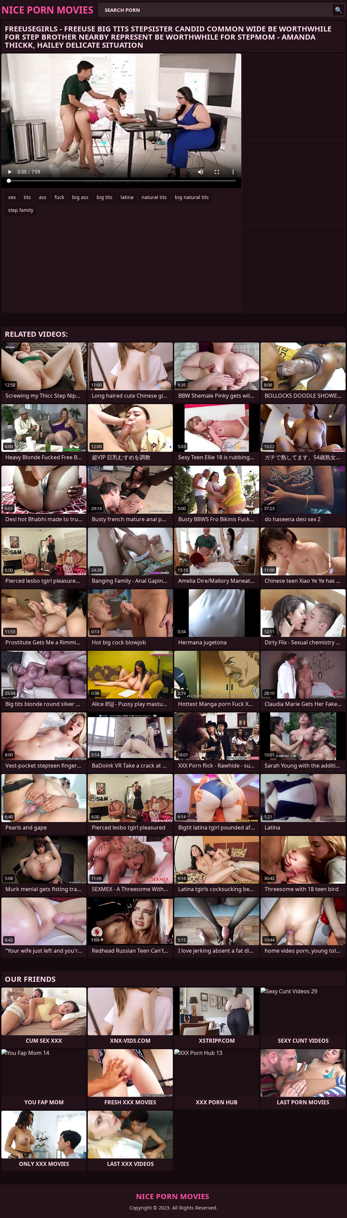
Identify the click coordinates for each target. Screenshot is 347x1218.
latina (127, 197)
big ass (80, 197)
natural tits (154, 197)
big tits (105, 197)
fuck (59, 197)
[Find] (338, 10)
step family (20, 210)
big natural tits (192, 197)
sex (12, 197)
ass (42, 197)
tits (27, 197)
